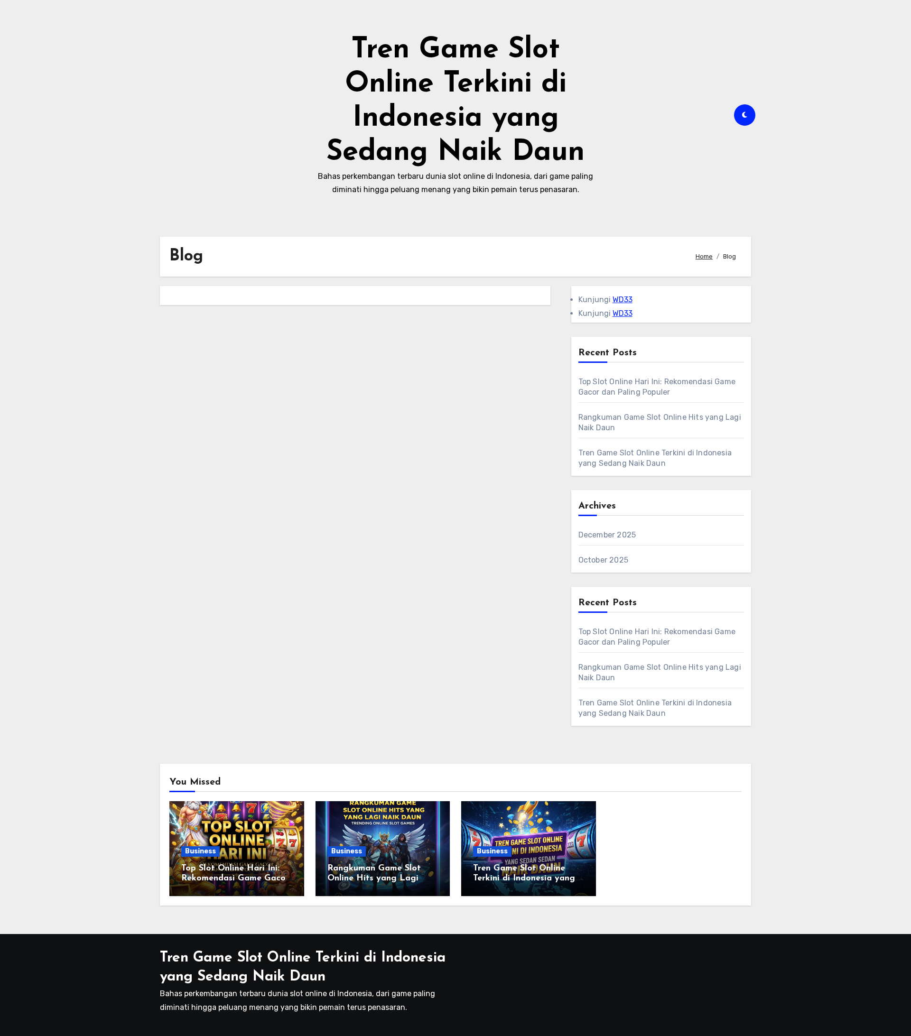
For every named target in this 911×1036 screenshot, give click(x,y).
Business (200, 851)
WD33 (622, 299)
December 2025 (607, 534)
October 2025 (603, 559)
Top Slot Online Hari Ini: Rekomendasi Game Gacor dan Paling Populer (235, 878)
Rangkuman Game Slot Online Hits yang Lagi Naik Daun (374, 878)
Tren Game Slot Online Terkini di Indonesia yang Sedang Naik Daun (524, 878)
